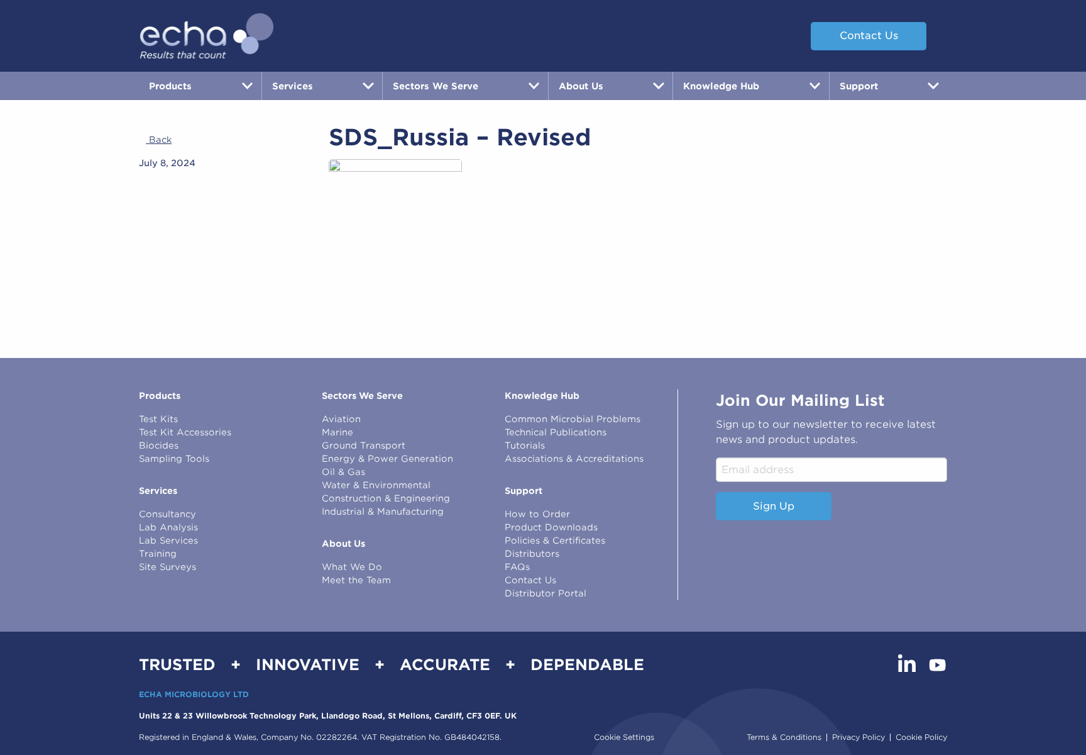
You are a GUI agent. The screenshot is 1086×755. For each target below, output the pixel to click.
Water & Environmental (376, 485)
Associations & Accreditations (574, 459)
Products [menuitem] (170, 86)
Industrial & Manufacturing (383, 511)
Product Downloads (551, 527)
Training (158, 554)
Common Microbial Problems (572, 419)
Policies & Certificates (555, 540)
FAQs (517, 567)
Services (158, 491)
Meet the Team (356, 580)
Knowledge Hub (542, 396)
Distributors (532, 554)
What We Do (352, 567)
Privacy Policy (858, 737)
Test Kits (158, 419)
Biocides (158, 445)
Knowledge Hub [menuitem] (721, 86)
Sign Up (773, 506)
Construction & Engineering (386, 498)
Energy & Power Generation (387, 459)
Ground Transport (363, 445)
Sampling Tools (174, 459)
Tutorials (525, 445)
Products (159, 396)
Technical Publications (555, 432)
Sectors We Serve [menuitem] (435, 86)
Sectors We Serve (362, 396)
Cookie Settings (624, 737)
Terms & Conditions (784, 737)
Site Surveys (167, 567)
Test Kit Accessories (185, 432)
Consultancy (167, 514)
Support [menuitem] (859, 86)
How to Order (537, 514)
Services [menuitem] (292, 86)
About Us (343, 544)
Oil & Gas (343, 472)
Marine (337, 432)
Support (523, 491)
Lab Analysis (168, 527)
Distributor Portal (545, 593)
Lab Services (168, 540)
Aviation (341, 419)
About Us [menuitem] (581, 86)
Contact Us (869, 36)
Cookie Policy (921, 737)
